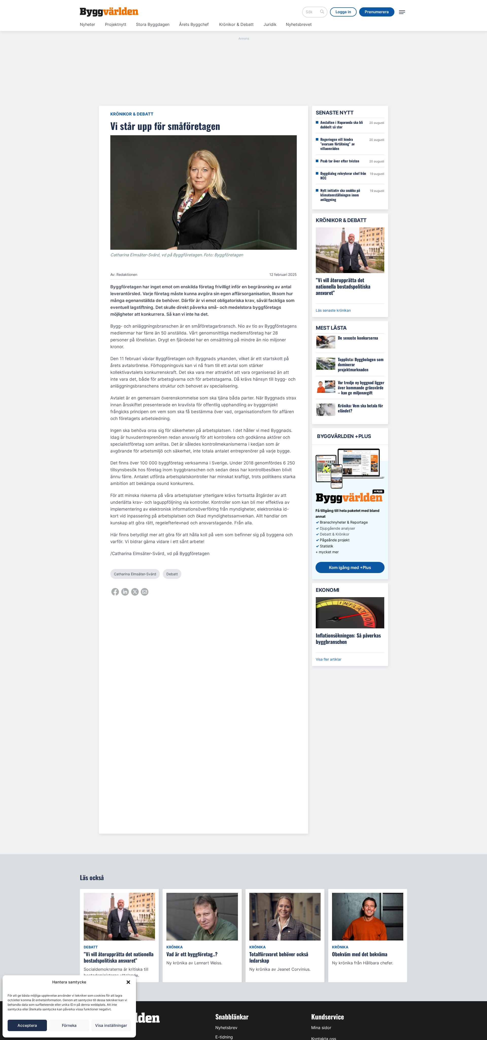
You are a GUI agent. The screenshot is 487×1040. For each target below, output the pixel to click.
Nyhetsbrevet (299, 24)
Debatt (172, 574)
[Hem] (109, 12)
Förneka (69, 1025)
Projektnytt (115, 24)
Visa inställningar (111, 1025)
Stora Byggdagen (152, 24)
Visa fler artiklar (328, 659)
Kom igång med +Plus (350, 567)
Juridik (270, 24)
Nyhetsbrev (226, 1027)
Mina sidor (321, 1027)
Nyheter (87, 24)
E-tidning (224, 1036)
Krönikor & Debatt (236, 24)
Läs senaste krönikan (333, 310)
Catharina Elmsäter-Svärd (135, 574)
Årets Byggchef (194, 24)
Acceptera (27, 1025)
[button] (128, 982)
